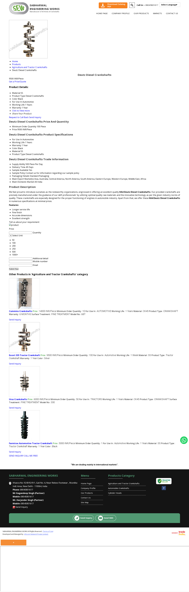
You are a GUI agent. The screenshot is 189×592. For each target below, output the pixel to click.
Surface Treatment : (51, 314)
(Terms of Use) (48, 531)
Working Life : (122, 311)
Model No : (77, 314)
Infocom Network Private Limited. (36, 534)
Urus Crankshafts (18, 399)
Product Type (18, 154)
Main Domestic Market (23, 181)
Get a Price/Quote (17, 81)
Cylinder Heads (115, 493)
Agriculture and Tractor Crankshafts (124, 483)
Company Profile (121, 13)
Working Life (18, 142)
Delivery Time (18, 167)
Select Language (169, 4)
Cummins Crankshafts (20, 311)
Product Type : (163, 311)
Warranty (16, 145)
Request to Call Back (19, 117)
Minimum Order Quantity (24, 126)
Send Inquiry (35, 117)
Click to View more (21, 110)
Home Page (102, 13)
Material (16, 151)
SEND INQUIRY (16, 455)
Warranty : (20, 314)
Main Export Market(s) (23, 178)
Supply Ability (18, 164)
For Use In (17, 139)
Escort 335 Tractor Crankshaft (24, 355)
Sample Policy (18, 173)
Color (14, 148)
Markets (157, 13)
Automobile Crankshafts (118, 488)
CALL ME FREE (31, 455)
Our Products (141, 13)
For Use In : (98, 311)
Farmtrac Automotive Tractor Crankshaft (30, 443)
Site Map (85, 502)
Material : (140, 311)
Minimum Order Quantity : (71, 311)
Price (14, 129)
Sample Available (20, 170)
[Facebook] (164, 489)
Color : (43, 358)
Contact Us (172, 13)
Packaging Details (20, 176)
